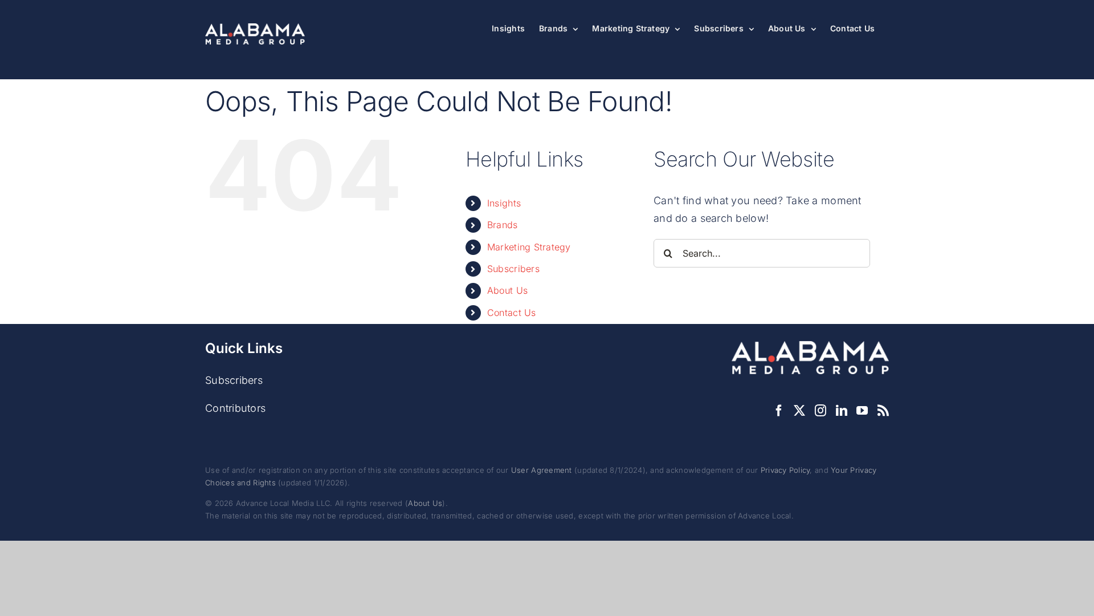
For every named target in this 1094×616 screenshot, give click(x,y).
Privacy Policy (785, 470)
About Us (507, 290)
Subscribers (513, 268)
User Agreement (541, 470)
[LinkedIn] (841, 410)
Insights (504, 203)
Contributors (235, 408)
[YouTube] (862, 410)
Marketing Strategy (529, 247)
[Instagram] (820, 410)
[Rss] (883, 410)
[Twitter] (799, 410)
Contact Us (511, 312)
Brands (502, 224)
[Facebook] (779, 410)
